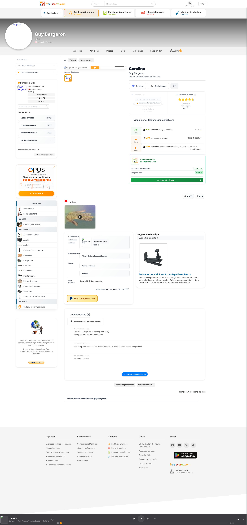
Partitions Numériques (120, 452)
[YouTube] (179, 445)
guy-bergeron (111, 289)
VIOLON (72, 60)
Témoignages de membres (57, 452)
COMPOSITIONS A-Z (36, 125)
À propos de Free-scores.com (58, 444)
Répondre (79, 338)
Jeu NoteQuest (145, 463)
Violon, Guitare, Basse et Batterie (94, 256)
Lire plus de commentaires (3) (135, 374)
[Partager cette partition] (174, 86)
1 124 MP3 (41, 98)
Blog (123, 51)
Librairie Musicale (118, 448)
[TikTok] (193, 445)
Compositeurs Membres (87, 444)
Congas (85, 273)
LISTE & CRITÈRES (36, 118)
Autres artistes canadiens (44, 155)
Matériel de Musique (119, 456)
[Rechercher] (152, 3)
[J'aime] (52, 519)
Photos (109, 51)
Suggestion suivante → (148, 238)
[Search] (46, 106)
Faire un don (156, 51)
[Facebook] (172, 445)
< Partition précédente (125, 385)
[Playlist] (243, 519)
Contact (139, 51)
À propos (77, 51)
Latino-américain (88, 266)
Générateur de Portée (148, 459)
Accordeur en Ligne (147, 451)
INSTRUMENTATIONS (29, 140)
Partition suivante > (146, 385)
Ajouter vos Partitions (86, 448)
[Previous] (133, 518)
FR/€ (202, 4)
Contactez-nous (53, 448)
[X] (186, 445)
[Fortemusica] (172, 471)
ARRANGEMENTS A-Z (36, 133)
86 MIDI (41, 101)
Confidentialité (52, 460)
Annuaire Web (145, 455)
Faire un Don (82, 460)
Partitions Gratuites (119, 444)
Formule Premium (84, 456)
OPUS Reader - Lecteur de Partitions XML (150, 445)
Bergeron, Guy (86, 60)
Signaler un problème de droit (192, 392)
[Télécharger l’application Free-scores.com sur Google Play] (185, 455)
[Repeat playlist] (155, 519)
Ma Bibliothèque (28, 65)
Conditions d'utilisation (55, 456)
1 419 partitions (41, 95)
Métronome (143, 467)
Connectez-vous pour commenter (86, 322)
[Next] (148, 518)
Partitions (94, 51)
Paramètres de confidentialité (58, 465)
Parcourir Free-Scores (29, 72)
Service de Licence (85, 452)
